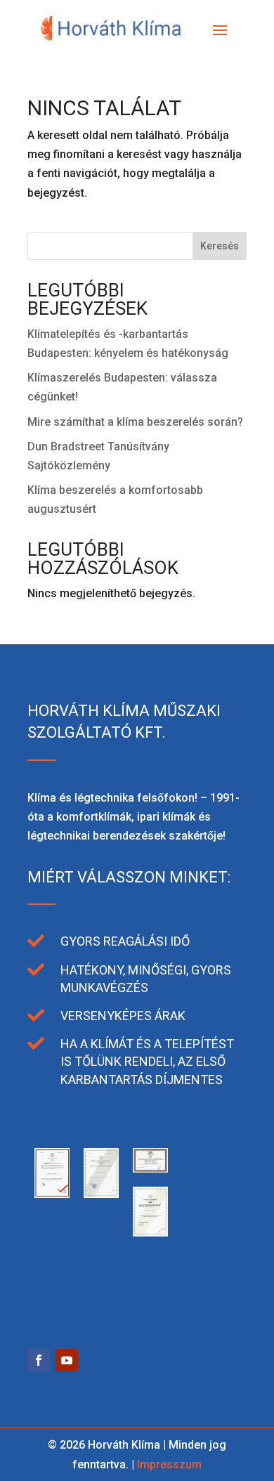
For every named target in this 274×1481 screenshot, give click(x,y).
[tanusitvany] (52, 1194)
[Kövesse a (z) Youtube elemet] (67, 1360)
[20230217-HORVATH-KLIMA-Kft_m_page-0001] (52, 1296)
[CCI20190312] (101, 1194)
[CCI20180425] (199, 1168)
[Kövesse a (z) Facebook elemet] (38, 1360)
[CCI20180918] (150, 1168)
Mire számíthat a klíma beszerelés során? (135, 422)
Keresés (219, 246)
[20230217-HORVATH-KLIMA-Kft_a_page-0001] (101, 1296)
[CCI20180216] (150, 1232)
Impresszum (169, 1464)
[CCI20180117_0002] (199, 1232)
